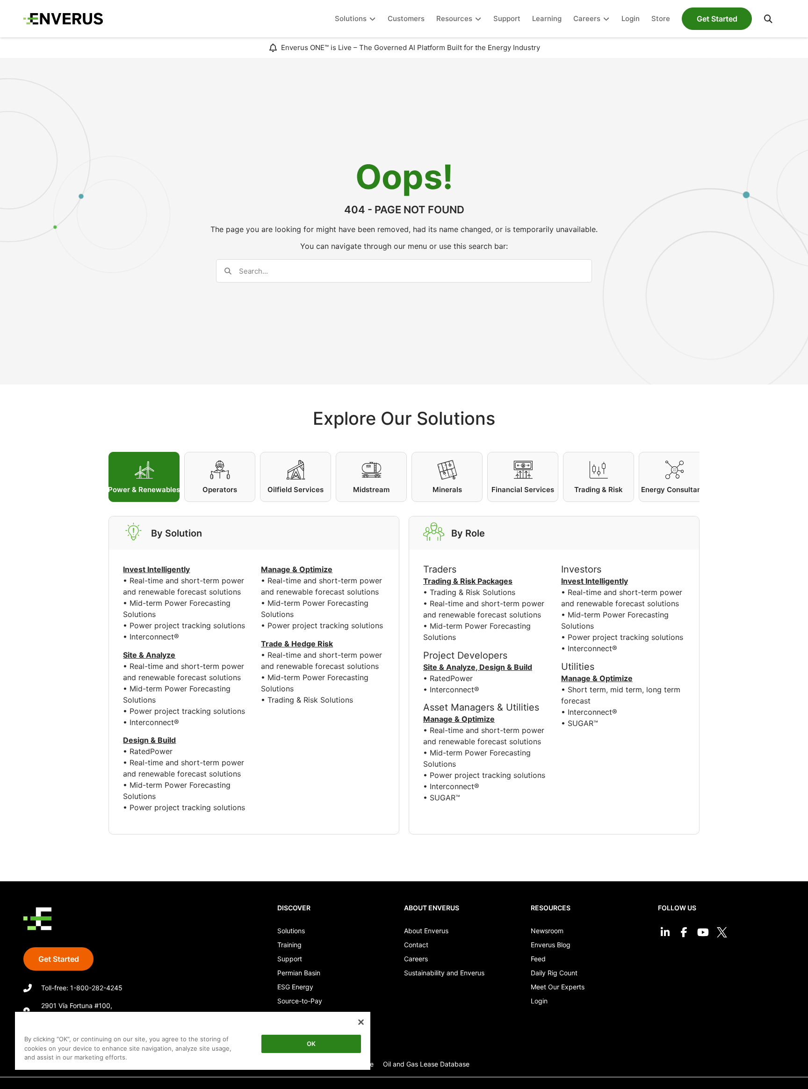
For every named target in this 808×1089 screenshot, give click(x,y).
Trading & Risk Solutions (310, 699)
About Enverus (426, 931)
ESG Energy (295, 987)
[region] (192, 1042)
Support (289, 959)
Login (539, 1001)
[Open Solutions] (372, 19)
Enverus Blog (550, 945)
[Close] (361, 1022)
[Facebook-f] (684, 932)
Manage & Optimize (459, 719)
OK (311, 1043)
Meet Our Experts (557, 987)
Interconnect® (154, 636)
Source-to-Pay (299, 1001)
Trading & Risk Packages (467, 581)
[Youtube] (703, 932)
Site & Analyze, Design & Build (477, 667)
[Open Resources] (478, 19)
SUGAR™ (445, 797)
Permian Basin (298, 973)
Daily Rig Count (554, 973)
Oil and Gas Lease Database (426, 1064)
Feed (538, 959)
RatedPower (151, 751)
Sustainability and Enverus (444, 973)
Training (289, 945)
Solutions (291, 931)
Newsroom (547, 931)
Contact (416, 945)
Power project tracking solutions (187, 625)
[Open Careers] (606, 19)
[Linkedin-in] (665, 932)
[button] (768, 19)
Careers (416, 959)
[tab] (144, 477)
